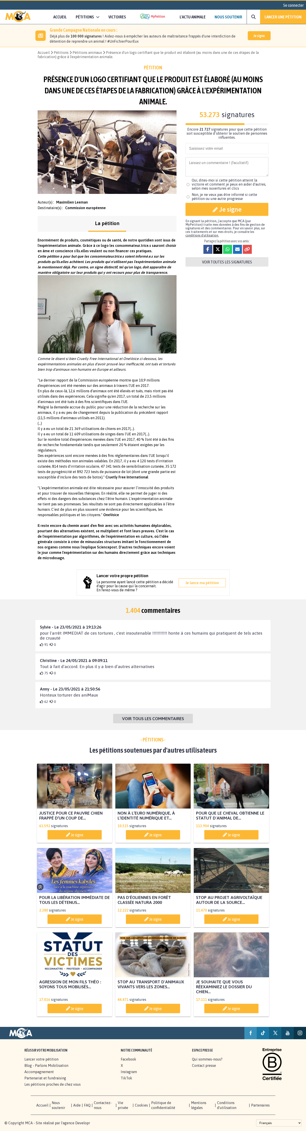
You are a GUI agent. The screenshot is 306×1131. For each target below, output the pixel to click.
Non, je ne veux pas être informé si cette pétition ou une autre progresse (224, 197)
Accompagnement (39, 1072)
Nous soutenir (228, 16)
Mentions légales (198, 1105)
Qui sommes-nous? (207, 1059)
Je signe (259, 36)
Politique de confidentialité (163, 1105)
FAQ (87, 1105)
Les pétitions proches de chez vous (52, 1084)
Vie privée (123, 1105)
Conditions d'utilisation (226, 1105)
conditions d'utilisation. (202, 235)
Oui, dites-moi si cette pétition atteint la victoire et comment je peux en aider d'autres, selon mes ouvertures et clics (229, 184)
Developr (82, 1123)
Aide (77, 1105)
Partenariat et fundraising (45, 1078)
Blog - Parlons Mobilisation (46, 1065)
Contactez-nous (103, 1105)
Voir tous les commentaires (153, 718)
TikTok (126, 1078)
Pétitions (61, 52)
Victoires (117, 16)
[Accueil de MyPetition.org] (18, 17)
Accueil (60, 16)
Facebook (128, 1059)
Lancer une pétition (283, 16)
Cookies (141, 1105)
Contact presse (204, 1065)
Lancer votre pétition (41, 1059)
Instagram (129, 1072)
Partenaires (260, 1105)
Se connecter (293, 5)
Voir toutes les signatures (227, 261)
